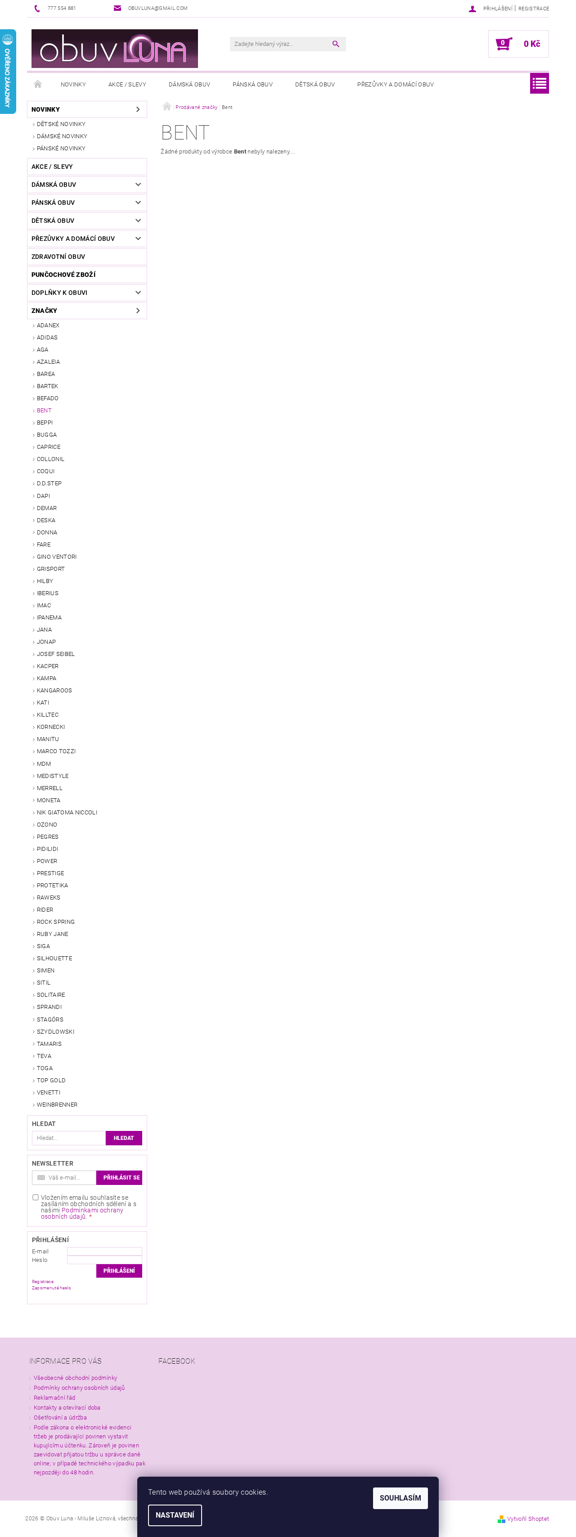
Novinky (73, 84)
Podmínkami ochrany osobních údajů (82, 1213)
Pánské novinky (61, 148)
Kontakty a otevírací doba (67, 1407)
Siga (43, 946)
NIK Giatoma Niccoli (67, 812)
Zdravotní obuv (58, 256)
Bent (44, 410)
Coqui (46, 471)
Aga (43, 349)
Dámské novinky (62, 136)
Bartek (47, 386)
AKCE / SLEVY (127, 84)
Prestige (50, 873)
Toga (45, 1068)
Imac (44, 605)
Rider (45, 909)
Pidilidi (47, 848)
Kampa (47, 678)
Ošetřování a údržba (60, 1417)
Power (47, 861)
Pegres (48, 836)
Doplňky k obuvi (60, 292)
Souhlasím (400, 1498)
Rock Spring (56, 921)
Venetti (48, 1092)
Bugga (47, 434)
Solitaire (51, 994)
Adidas (47, 337)
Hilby (45, 581)
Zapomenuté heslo (51, 1287)
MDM (44, 763)
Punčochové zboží (63, 274)
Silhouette (54, 958)
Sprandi (49, 1007)
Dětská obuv (315, 84)
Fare (43, 544)
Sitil (44, 982)
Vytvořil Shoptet (528, 1518)
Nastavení (175, 1515)
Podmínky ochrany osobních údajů (79, 1387)
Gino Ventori (57, 556)
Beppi (45, 422)
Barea (46, 374)
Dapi (43, 496)
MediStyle (53, 776)
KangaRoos (54, 690)
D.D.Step (49, 483)
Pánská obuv (253, 84)
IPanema (49, 617)
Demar (47, 508)
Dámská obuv (190, 84)
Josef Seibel (56, 654)
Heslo (40, 1260)
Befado (48, 398)
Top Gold (51, 1080)
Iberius (47, 593)
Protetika (52, 885)
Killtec (47, 714)
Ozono (47, 824)
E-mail (40, 1251)
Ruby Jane (52, 934)
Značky (45, 310)
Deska (46, 520)
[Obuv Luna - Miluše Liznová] (115, 48)
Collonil (51, 459)
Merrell (50, 788)
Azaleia (48, 361)
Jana (44, 629)
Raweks (49, 897)
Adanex (48, 325)
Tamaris (49, 1043)
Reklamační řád (54, 1397)
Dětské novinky (61, 124)
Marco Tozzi (56, 751)
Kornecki (51, 726)
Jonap (46, 641)
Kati (43, 702)
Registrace (533, 9)
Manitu (48, 739)
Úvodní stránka (38, 84)
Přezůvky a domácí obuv (395, 84)
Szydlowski (55, 1031)
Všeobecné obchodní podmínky (75, 1377)
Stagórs (50, 1019)
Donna (47, 532)
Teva (44, 1056)
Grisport (51, 568)
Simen (46, 970)
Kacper (48, 666)
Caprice (48, 446)
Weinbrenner (57, 1104)
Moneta (49, 800)
